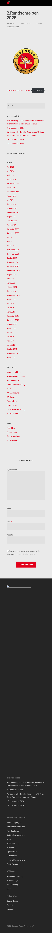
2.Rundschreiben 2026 (15, 139)
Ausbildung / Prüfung (15, 876)
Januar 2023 (11, 225)
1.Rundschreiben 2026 (15, 144)
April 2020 (10, 279)
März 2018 (11, 345)
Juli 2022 (10, 237)
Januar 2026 (11, 179)
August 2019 (11, 299)
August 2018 (11, 328)
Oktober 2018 (12, 324)
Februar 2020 (12, 287)
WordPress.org (12, 440)
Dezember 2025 (13, 184)
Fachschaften (12, 405)
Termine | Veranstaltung (16, 409)
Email (9, 522)
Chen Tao (10, 909)
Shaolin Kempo (12, 901)
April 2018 (10, 341)
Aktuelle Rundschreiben (16, 376)
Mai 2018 (10, 337)
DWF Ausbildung (13, 393)
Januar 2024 (11, 204)
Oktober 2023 (12, 208)
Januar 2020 (11, 291)
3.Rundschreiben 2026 (15, 128)
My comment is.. (13, 470)
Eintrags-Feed (12, 432)
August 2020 (11, 275)
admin (11, 23)
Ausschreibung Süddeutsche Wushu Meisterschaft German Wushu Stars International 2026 (26, 122)
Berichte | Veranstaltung (16, 385)
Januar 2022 (11, 246)
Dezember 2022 (13, 229)
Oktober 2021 (12, 258)
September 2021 (13, 262)
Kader (9, 889)
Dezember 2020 (13, 266)
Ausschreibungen (13, 380)
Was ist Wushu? (13, 414)
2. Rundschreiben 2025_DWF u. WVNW (18, 90)
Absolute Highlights (14, 372)
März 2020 (11, 283)
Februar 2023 (12, 221)
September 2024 (13, 192)
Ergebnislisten (12, 401)
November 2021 (13, 254)
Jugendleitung (12, 885)
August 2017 (11, 357)
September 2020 (13, 270)
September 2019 (13, 295)
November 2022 (13, 233)
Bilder (9, 389)
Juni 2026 (10, 167)
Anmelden (11, 428)
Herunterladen (37, 90)
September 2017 (13, 353)
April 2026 (10, 175)
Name (9, 508)
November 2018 (13, 320)
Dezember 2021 (13, 250)
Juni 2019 (10, 304)
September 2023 (13, 212)
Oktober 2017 (12, 349)
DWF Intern (11, 397)
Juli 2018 (10, 333)
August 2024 (11, 196)
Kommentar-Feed (13, 436)
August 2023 (11, 217)
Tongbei (10, 905)
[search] (39, 2)
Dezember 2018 (13, 316)
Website (10, 535)
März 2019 (11, 312)
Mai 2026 (10, 171)
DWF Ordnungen (13, 880)
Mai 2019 (10, 308)
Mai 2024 (10, 200)
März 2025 (11, 188)
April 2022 (10, 241)
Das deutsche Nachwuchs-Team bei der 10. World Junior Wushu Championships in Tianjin (25, 133)
